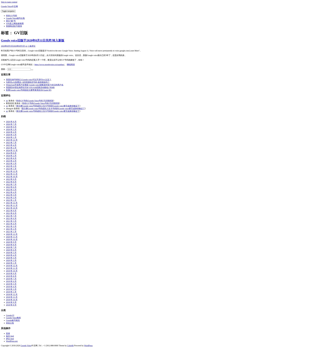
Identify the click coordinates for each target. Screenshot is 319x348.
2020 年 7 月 (11, 247)
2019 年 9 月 (11, 273)
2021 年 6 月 (11, 218)
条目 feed (10, 336)
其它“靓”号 (11, 21)
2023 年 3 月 (11, 163)
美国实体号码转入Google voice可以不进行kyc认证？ (28, 80)
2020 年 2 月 (11, 260)
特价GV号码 (11, 16)
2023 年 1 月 (11, 169)
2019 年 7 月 (11, 279)
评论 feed (10, 339)
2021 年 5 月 (11, 221)
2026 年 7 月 (11, 124)
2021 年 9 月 (11, 211)
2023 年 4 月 (11, 161)
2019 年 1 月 (11, 292)
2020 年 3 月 (11, 258)
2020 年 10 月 (11, 239)
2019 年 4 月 (11, 287)
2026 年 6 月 (11, 127)
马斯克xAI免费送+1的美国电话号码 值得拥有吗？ (28, 82)
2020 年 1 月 (11, 263)
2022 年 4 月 (11, 192)
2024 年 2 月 (11, 156)
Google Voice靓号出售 (15, 18)
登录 (8, 333)
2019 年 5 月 (11, 284)
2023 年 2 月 (11, 166)
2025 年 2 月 (11, 148)
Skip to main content (9, 2)
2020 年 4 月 (11, 255)
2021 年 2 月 (11, 229)
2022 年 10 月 (11, 177)
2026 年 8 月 (11, 122)
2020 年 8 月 (11, 245)
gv (26, 46)
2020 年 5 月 (11, 252)
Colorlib (70, 346)
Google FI (10, 315)
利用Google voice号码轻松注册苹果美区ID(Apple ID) (28, 90)
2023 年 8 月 (11, 158)
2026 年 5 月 (11, 129)
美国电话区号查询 (14, 26)
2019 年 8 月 (11, 276)
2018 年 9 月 (11, 302)
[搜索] (32, 69)
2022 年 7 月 (11, 184)
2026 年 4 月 (11, 132)
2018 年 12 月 (11, 294)
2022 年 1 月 (11, 200)
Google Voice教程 (13, 318)
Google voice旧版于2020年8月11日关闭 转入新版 (32, 40)
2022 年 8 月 (11, 182)
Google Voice (26, 346)
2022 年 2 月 (11, 198)
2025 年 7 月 (11, 143)
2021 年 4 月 (11, 224)
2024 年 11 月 (11, 150)
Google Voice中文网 (9, 6)
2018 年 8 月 (11, 305)
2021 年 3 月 (11, 226)
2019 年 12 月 (11, 266)
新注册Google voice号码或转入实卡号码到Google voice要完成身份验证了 (48, 106)
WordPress (88, 346)
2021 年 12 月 (11, 203)
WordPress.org (12, 341)
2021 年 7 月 (11, 216)
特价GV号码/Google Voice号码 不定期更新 (34, 101)
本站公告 (10, 323)
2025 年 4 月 (11, 145)
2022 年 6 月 (11, 187)
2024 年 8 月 (11, 153)
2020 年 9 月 (11, 242)
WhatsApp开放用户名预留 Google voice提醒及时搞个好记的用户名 (34, 85)
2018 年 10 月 (11, 300)
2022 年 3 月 (11, 195)
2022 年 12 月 (11, 171)
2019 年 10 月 (11, 271)
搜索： (4, 69)
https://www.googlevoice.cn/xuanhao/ (49, 64)
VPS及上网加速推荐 (15, 23)
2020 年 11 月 (11, 237)
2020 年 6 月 (11, 250)
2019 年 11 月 (11, 268)
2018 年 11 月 (11, 297)
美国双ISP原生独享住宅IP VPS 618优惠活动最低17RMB (30, 87)
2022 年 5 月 (11, 190)
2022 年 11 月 (11, 174)
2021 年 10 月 (11, 208)
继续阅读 (71, 64)
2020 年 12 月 (11, 234)
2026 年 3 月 (11, 135)
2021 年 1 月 (11, 232)
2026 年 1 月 (11, 137)
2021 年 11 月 (11, 205)
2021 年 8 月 (11, 213)
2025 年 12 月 (11, 140)
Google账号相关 (13, 320)
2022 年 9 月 (11, 179)
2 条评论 (31, 46)
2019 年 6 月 (11, 281)
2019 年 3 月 (11, 289)
